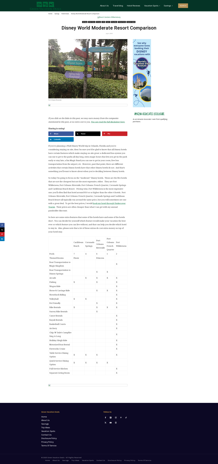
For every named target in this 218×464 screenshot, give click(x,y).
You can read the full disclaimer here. (108, 122)
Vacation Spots (131, 22)
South (108, 22)
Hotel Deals (65, 14)
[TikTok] (126, 418)
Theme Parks (122, 22)
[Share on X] (2, 229)
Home (50, 14)
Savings (56, 14)
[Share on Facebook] (2, 225)
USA (103, 22)
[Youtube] (111, 423)
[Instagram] (116, 418)
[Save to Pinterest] (2, 234)
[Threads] (116, 423)
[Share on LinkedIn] (2, 239)
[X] (106, 423)
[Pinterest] (121, 418)
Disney (98, 22)
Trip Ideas (114, 22)
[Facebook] (106, 418)
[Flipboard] (111, 418)
